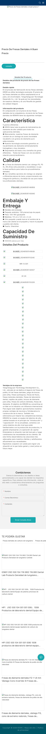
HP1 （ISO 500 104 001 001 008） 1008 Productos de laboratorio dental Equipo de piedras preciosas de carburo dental (22, 609)
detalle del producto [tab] (23, 77)
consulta (9, 66)
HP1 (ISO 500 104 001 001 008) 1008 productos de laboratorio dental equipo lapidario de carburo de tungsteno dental (21, 644)
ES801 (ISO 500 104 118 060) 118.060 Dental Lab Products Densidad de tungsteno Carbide (23, 574)
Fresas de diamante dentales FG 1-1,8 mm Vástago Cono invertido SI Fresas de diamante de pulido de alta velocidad (21, 679)
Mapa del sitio (30, 728)
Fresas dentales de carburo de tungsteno (18, 541)
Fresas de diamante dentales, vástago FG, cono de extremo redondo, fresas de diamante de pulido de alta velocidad (21, 715)
